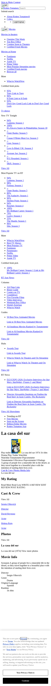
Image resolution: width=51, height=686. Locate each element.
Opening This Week (16, 39)
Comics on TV (13, 292)
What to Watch (16, 81)
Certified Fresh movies (17, 69)
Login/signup (19, 22)
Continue (25, 681)
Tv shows (5, 111)
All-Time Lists (13, 287)
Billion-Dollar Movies (16, 424)
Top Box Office (14, 42)
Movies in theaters (9, 34)
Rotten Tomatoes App (16, 426)
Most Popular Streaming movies (21, 66)
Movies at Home (8, 51)
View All (5, 168)
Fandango (11, 56)
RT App (5, 277)
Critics (10, 19)
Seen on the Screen (15, 421)
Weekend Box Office (16, 302)
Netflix (10, 59)
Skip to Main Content (10, 2)
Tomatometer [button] (7, 460)
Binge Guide (12, 290)
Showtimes (15, 411)
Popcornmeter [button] (30, 460)
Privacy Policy (9, 644)
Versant (24, 639)
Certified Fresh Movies (17, 47)
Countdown (12, 295)
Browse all (11, 71)
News (11, 277)
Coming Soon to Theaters (18, 44)
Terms (10, 641)
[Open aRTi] (4, 5)
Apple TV (11, 61)
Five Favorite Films (15, 297)
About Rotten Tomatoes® (18, 16)
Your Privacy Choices (25, 673)
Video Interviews (14, 300)
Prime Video (12, 64)
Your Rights (11, 650)
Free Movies (12, 419)
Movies (12, 29)
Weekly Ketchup (14, 305)
